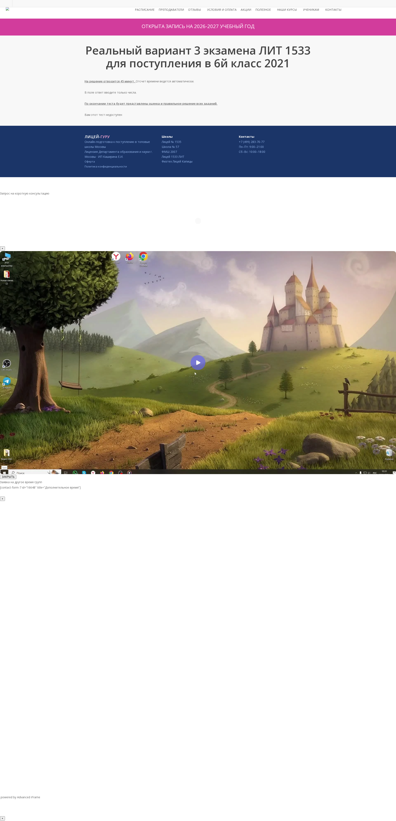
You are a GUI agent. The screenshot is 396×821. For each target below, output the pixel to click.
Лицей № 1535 (171, 142)
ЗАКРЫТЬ (8, 476)
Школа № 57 (170, 147)
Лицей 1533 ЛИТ (173, 157)
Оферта (90, 161)
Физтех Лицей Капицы (177, 161)
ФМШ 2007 (169, 152)
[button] (198, 188)
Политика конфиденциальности (106, 166)
